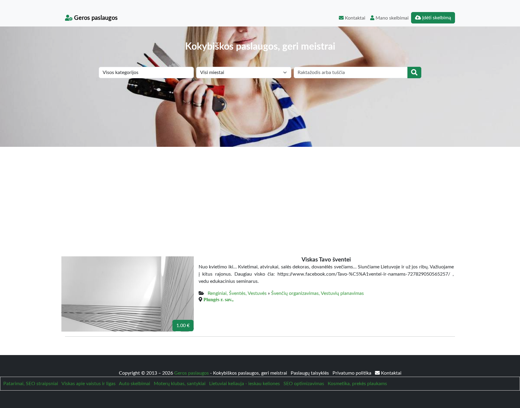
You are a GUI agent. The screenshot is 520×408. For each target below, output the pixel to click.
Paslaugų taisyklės (310, 373)
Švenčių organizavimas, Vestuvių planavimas (317, 293)
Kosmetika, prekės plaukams (357, 383)
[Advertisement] (260, 192)
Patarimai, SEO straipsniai (30, 383)
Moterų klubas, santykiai (180, 383)
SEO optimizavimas (303, 383)
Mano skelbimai (391, 18)
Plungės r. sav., (218, 299)
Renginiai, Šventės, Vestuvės (237, 293)
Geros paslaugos (95, 18)
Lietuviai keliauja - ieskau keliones (244, 383)
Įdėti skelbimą (436, 17)
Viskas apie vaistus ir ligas (88, 383)
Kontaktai (354, 18)
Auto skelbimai (134, 383)
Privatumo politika (353, 373)
